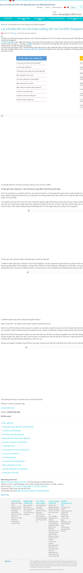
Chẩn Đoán (8, 18)
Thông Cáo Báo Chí (66, 511)
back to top (5, 495)
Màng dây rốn (27, 507)
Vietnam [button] (39, 7)
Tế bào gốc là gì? (9, 446)
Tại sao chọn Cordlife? (52, 542)
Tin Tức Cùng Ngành (64, 519)
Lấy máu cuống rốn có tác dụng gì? (15, 469)
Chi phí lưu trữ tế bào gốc (24, 91)
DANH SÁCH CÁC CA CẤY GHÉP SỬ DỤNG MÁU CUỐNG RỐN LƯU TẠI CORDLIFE (53, 525)
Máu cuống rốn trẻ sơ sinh (24, 75)
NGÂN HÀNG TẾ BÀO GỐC (24, 19)
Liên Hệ (48, 7)
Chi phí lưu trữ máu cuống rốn (26, 95)
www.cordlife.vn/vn (7, 408)
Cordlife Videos (65, 527)
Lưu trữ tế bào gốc (8, 42)
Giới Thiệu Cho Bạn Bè (41, 520)
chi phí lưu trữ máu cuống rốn (34, 49)
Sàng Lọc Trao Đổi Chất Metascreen (16, 508)
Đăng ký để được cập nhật (65, 530)
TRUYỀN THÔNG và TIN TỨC (74, 19)
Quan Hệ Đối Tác (57, 7)
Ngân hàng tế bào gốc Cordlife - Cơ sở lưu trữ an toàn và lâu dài (53, 548)
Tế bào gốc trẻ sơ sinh (11, 473)
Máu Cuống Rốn (28, 505)
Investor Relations (5, 1)
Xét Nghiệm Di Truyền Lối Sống (15, 522)
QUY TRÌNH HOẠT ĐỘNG (39, 19)
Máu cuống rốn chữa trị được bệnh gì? (28, 87)
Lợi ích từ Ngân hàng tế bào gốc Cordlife (52, 518)
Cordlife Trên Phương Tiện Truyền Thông (65, 514)
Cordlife (30, 44)
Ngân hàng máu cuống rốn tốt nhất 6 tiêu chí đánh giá (53, 554)
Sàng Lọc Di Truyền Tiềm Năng (16, 518)
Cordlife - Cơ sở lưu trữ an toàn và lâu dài (53, 512)
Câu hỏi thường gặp (41, 518)
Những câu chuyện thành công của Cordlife (53, 537)
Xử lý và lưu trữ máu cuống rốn (40, 515)
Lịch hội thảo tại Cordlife (65, 508)
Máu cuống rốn (8, 423)
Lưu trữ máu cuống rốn (23, 67)
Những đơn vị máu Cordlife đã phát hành (66, 523)
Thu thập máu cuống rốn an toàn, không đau (41, 510)
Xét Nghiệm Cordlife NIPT (14, 511)
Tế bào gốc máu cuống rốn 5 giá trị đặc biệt (30, 71)
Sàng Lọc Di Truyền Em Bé (16, 504)
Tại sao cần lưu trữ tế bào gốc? (14, 461)
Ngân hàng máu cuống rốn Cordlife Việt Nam (33, 491)
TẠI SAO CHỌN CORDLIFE (56, 18)
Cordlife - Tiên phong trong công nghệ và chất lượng (53, 507)
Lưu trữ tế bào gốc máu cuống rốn (26, 33)
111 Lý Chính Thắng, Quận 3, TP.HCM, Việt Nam (29, 486)
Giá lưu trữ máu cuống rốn (25, 99)
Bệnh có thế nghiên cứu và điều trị (29, 510)
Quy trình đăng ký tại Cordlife (41, 506)
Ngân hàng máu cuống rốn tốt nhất (13, 482)
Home (3, 24)
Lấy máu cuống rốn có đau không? (27, 79)
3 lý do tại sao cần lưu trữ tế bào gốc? (28, 63)
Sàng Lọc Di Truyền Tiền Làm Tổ (16, 515)
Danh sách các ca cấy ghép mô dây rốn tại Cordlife (53, 532)
